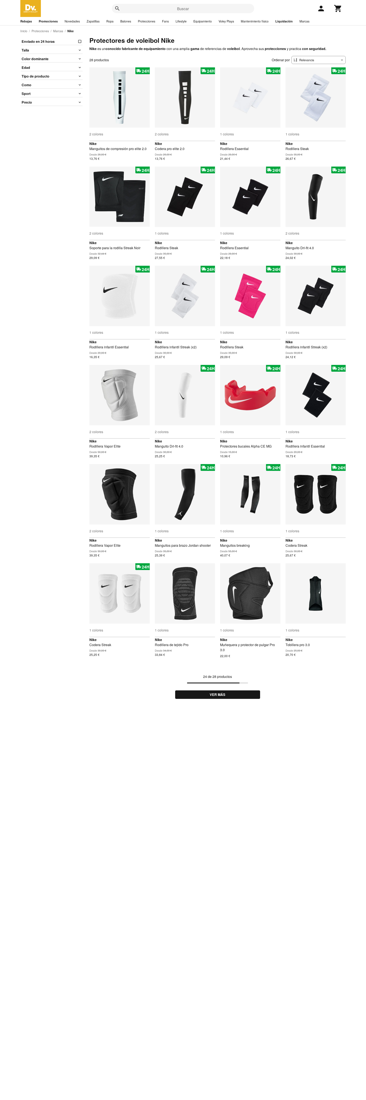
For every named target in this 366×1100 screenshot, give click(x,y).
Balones (125, 21)
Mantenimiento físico (255, 21)
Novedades (72, 21)
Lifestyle (181, 21)
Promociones (48, 21)
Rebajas (26, 21)
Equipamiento (202, 21)
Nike (93, 143)
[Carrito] (338, 8)
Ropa (110, 21)
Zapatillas (93, 21)
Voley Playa (226, 21)
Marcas (304, 21)
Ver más (217, 694)
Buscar (183, 8)
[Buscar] (117, 8)
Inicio (23, 31)
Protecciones (146, 21)
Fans (165, 21)
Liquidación (284, 21)
